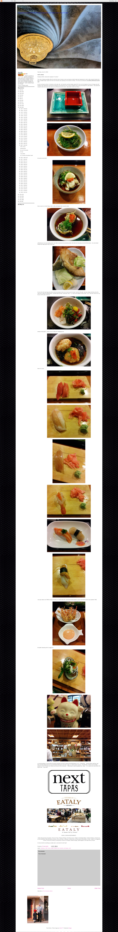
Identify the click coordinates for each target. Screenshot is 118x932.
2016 (20, 105)
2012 (20, 197)
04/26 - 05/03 (23, 164)
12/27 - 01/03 (23, 108)
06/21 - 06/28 (23, 141)
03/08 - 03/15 (23, 176)
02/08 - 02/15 (23, 183)
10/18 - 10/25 (23, 119)
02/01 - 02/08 (23, 185)
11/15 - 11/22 (23, 114)
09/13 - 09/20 (23, 124)
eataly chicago (54, 848)
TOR (26, 73)
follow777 (61, 928)
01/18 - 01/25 (23, 188)
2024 (20, 93)
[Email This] (51, 846)
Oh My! (21, 151)
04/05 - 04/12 (23, 169)
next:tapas (66, 848)
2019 (20, 100)
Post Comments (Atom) (47, 891)
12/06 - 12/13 (23, 110)
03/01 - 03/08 (23, 178)
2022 (20, 96)
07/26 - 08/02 (23, 134)
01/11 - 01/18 (23, 190)
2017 (20, 103)
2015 (20, 107)
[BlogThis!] (53, 846)
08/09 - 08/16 (23, 131)
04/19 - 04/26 (23, 166)
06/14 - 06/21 (23, 143)
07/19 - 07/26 (23, 136)
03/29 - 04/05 (23, 171)
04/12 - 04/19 (23, 168)
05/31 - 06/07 (23, 157)
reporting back (23, 148)
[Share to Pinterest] (57, 846)
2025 (20, 91)
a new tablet (22, 153)
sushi (70, 848)
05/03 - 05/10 (23, 162)
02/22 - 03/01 (23, 180)
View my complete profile (23, 85)
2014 (20, 194)
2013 (20, 196)
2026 (20, 89)
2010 (20, 201)
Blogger (70, 928)
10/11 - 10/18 (23, 120)
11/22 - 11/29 (23, 112)
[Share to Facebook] (55, 846)
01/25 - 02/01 (23, 187)
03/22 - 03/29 (23, 173)
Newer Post (40, 888)
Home (69, 888)
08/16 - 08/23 (23, 129)
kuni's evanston (60, 848)
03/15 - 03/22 (23, 174)
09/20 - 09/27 (23, 122)
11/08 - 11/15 (23, 115)
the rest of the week (24, 150)
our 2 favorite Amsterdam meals (26, 155)
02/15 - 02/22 (23, 181)
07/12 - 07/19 (23, 138)
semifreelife (28, 9)
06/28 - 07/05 (23, 140)
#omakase (43, 848)
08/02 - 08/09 (23, 133)
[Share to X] (54, 846)
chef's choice (47, 848)
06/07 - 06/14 (23, 145)
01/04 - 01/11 (23, 192)
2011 (20, 199)
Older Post (97, 888)
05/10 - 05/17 (23, 161)
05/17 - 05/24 (23, 159)
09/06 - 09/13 (23, 126)
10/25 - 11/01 (23, 117)
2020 (20, 98)
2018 (20, 102)
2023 (20, 95)
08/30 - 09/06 (23, 127)
